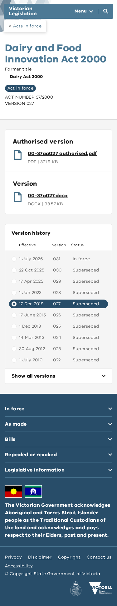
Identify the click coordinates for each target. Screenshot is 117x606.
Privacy (13, 557)
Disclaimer (40, 557)
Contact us (99, 557)
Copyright (69, 557)
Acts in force (27, 26)
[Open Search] (105, 11)
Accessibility (19, 566)
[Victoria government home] (100, 588)
